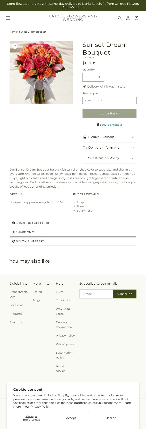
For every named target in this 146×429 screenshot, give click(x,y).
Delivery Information (64, 325)
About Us (16, 322)
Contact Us (63, 300)
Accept (71, 418)
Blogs (36, 300)
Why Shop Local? (63, 311)
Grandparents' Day (19, 294)
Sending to (96, 94)
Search (37, 292)
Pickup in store (114, 86)
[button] (8, 18)
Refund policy (65, 344)
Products (16, 313)
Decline (111, 418)
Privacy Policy (40, 406)
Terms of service (61, 368)
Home (13, 31)
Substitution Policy (64, 355)
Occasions (16, 305)
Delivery (93, 86)
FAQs (59, 292)
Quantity (89, 69)
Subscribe (125, 294)
